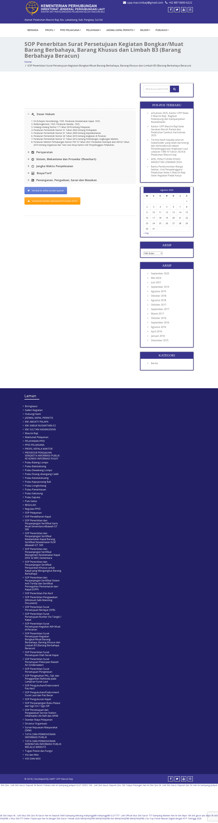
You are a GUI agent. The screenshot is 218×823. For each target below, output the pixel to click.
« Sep (146, 233)
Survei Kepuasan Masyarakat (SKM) (41, 729)
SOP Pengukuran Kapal (38, 699)
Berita (154, 363)
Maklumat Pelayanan (36, 437)
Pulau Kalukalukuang (37, 478)
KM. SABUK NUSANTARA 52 (40, 425)
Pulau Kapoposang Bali (38, 481)
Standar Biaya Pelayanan (38, 719)
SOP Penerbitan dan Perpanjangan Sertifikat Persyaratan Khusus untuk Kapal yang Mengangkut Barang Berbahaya (43, 567)
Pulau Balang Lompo (36, 462)
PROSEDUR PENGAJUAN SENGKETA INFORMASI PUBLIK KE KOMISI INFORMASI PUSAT (42, 455)
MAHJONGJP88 (87, 818)
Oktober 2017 (158, 304)
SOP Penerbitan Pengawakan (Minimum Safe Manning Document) (41, 600)
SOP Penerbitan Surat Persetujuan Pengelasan (38, 670)
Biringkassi (31, 406)
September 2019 (160, 286)
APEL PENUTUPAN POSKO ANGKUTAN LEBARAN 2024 (166, 161)
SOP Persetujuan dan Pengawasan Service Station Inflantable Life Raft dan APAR (41, 712)
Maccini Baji (31, 433)
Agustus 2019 (158, 291)
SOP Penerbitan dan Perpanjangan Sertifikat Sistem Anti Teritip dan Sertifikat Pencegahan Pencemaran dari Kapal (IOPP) (42, 583)
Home (28, 61)
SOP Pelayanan (33, 512)
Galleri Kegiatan (34, 410)
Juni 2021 (156, 282)
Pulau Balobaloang (35, 466)
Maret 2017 (157, 313)
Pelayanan (92, 30)
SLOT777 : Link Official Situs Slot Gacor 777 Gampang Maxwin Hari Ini (143, 815)
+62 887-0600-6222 (180, 2)
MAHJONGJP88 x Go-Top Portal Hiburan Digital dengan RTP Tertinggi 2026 (165, 818)
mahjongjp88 (90, 815)
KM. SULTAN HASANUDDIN (40, 429)
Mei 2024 (156, 277)
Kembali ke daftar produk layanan (48, 190)
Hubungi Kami (33, 414)
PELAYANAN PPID (35, 441)
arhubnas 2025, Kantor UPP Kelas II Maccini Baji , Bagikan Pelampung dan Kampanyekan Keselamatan (169, 117)
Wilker (144, 30)
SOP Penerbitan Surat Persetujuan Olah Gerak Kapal (41, 654)
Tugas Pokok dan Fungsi (38, 751)
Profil (49, 30)
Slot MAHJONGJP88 (119, 818)
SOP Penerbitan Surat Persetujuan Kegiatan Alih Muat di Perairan (42, 626)
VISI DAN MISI (33, 758)
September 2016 (160, 322)
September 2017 (160, 309)
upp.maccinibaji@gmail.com (145, 2)
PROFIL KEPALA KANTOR (38, 448)
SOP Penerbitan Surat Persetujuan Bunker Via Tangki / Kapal (43, 616)
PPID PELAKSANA (69, 30)
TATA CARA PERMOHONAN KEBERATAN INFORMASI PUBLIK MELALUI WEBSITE (43, 744)
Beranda (32, 30)
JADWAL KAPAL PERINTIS (119, 30)
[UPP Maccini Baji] (65, 8)
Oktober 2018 (158, 295)
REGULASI (30, 505)
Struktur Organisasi (36, 723)
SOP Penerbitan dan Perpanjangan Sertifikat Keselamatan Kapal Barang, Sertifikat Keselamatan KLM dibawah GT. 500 (40, 539)
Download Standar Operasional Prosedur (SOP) (54, 201)
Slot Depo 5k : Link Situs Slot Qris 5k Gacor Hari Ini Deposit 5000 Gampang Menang (43, 815)
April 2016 (156, 331)
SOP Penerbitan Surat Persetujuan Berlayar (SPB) (40, 608)
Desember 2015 (159, 340)
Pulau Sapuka (32, 497)
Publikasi (161, 30)
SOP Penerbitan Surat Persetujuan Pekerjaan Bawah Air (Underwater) (42, 662)
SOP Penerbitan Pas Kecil (39, 593)
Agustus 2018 (158, 300)
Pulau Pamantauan (35, 489)
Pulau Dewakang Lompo (38, 470)
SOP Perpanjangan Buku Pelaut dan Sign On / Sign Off (42, 704)
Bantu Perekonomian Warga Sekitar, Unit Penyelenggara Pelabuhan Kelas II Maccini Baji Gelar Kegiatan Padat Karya (168, 171)
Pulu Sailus (31, 501)
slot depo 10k (184, 815)
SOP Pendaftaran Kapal (38, 516)
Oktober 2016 (158, 318)
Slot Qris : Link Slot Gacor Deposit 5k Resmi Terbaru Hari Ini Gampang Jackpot (38, 785)
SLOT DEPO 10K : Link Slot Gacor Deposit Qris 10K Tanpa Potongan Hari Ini (112, 785)
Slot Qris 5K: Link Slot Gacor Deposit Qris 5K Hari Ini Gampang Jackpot (183, 785)
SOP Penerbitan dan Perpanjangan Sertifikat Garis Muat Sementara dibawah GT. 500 (41, 525)
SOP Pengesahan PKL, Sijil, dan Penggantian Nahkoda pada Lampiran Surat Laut (42, 678)
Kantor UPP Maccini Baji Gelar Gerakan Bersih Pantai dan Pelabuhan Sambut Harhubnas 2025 (168, 131)
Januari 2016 (158, 335)
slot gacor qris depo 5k (203, 815)
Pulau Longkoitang (35, 485)
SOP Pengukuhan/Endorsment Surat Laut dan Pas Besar (42, 694)
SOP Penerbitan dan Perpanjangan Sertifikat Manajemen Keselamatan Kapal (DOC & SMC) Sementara (42, 553)
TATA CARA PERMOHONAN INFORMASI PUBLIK (40, 736)
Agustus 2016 (158, 326)
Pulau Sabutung (34, 493)
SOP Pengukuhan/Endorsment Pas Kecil (42, 687)
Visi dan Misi (32, 754)
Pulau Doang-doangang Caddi (41, 474)
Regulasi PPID (32, 508)
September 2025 (160, 273)
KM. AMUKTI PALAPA (36, 421)
